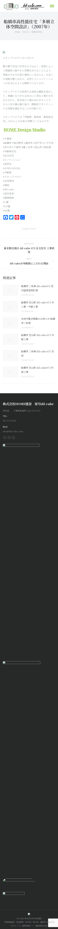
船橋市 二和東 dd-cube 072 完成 (37, 353)
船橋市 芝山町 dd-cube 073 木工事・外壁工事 (37, 304)
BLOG (33, 228)
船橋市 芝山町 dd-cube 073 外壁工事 (37, 337)
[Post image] (10, 290)
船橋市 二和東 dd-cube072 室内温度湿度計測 (37, 288)
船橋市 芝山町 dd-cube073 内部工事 (37, 370)
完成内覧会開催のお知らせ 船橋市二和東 (38, 321)
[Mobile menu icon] (52, 6)
